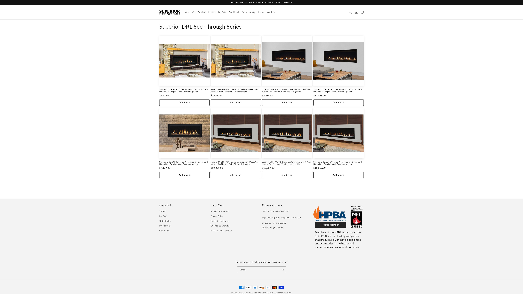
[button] (350, 12)
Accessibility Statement (221, 230)
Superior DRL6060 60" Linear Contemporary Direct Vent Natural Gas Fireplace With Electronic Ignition (235, 163)
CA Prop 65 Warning (220, 226)
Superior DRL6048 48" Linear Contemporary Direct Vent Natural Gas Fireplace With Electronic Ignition (183, 163)
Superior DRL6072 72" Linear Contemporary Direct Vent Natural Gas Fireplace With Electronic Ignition (286, 163)
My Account (165, 226)
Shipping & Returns (219, 211)
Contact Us (164, 230)
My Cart (163, 216)
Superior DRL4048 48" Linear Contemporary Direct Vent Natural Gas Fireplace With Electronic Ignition (183, 90)
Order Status (165, 221)
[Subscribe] (283, 270)
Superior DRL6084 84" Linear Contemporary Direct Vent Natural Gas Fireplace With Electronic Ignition (337, 163)
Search (162, 211)
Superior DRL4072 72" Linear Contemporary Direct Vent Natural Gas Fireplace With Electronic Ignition (286, 90)
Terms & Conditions (220, 221)
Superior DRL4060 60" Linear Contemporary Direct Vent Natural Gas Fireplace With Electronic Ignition (235, 90)
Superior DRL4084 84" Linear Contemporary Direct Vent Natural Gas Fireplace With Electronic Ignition (337, 90)
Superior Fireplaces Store (247, 292)
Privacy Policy (217, 216)
